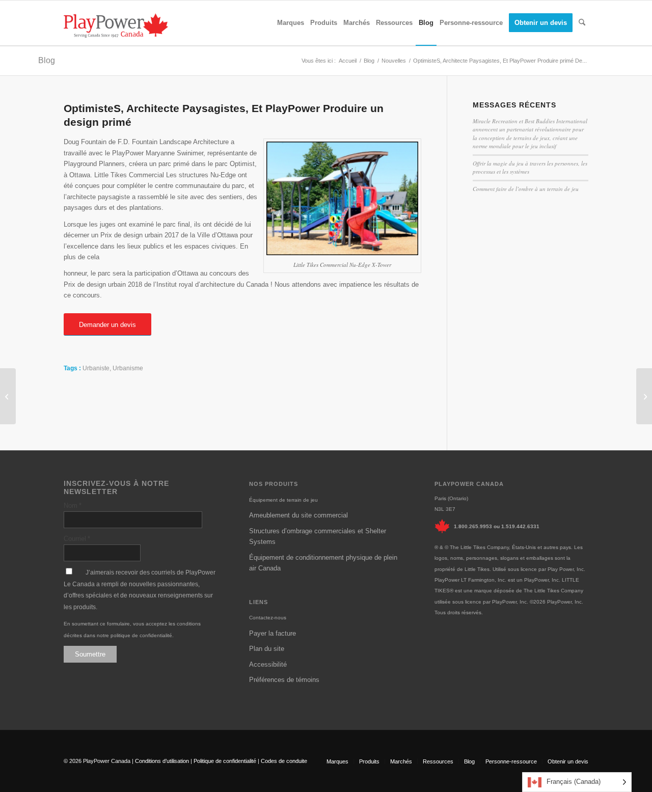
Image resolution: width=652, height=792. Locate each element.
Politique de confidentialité (225, 761)
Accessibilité (268, 664)
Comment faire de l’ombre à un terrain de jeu (526, 189)
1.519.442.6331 (520, 526)
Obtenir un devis (568, 761)
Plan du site (266, 648)
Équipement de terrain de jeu (283, 500)
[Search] (582, 23)
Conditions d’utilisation (162, 761)
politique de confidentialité (141, 635)
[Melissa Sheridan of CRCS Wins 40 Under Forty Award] (644, 396)
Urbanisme (128, 368)
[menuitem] (290, 23)
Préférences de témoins (284, 680)
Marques (337, 761)
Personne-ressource (511, 761)
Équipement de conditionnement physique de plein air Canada (323, 563)
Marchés (401, 761)
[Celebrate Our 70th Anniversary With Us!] (8, 396)
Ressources (438, 761)
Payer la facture (272, 633)
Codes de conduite (284, 761)
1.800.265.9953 (473, 526)
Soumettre (90, 654)
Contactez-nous (267, 617)
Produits (369, 761)
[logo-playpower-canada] (116, 25)
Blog (46, 60)
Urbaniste (96, 368)
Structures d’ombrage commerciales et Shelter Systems (317, 536)
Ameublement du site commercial (298, 515)
